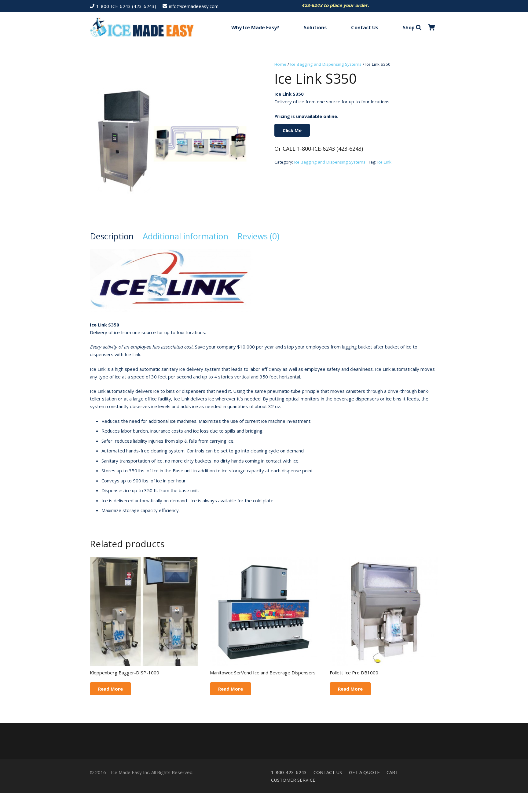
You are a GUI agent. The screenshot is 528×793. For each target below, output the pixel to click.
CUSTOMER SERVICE (293, 780)
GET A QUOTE (364, 772)
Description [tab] (112, 236)
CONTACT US (328, 772)
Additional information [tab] (185, 236)
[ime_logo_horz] (142, 27)
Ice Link (384, 162)
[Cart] (431, 27)
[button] (284, 27)
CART (392, 772)
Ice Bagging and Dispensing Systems (325, 64)
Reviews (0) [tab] (258, 236)
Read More (110, 689)
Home (280, 64)
